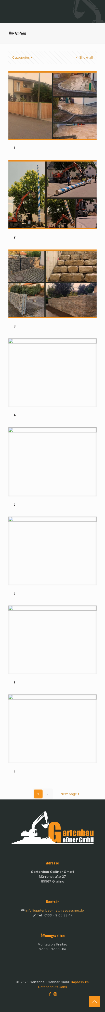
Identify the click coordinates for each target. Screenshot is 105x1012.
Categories (21, 57)
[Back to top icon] (94, 1001)
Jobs (63, 987)
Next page (69, 794)
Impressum (80, 982)
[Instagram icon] (55, 994)
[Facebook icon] (50, 994)
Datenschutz (48, 987)
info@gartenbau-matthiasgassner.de (54, 910)
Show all (85, 57)
